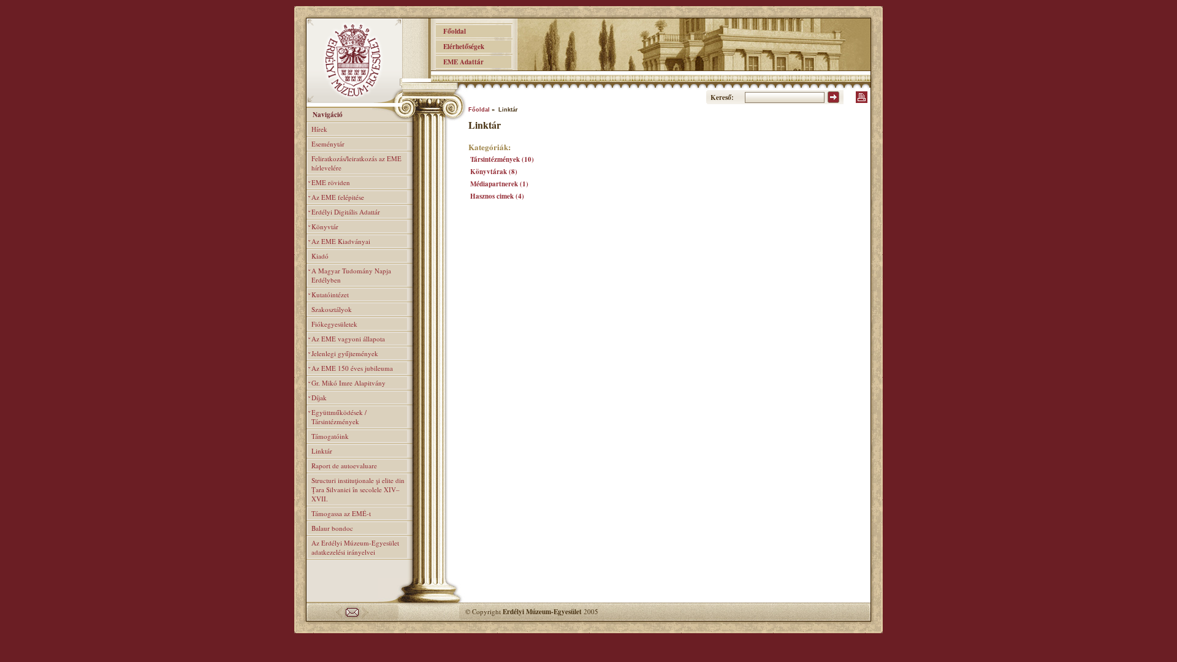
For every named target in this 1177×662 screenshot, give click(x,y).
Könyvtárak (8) (493, 172)
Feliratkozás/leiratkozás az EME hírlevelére (356, 163)
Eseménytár (328, 143)
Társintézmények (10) (502, 159)
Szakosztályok (331, 309)
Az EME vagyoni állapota (348, 338)
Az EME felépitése (337, 197)
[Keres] (833, 100)
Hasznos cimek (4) (497, 196)
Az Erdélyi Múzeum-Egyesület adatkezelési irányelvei (355, 547)
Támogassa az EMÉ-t (341, 513)
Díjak (319, 397)
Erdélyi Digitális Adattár (345, 211)
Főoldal (451, 31)
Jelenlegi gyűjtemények (344, 353)
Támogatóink (330, 436)
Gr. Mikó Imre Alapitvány (348, 382)
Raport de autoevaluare (344, 465)
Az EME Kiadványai (340, 241)
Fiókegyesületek (334, 324)
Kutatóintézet (330, 294)
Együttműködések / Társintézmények (339, 417)
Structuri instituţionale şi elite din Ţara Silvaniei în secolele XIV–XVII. (358, 489)
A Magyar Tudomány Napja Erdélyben (351, 275)
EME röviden (330, 182)
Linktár (321, 450)
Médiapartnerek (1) (499, 184)
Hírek (319, 129)
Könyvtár (324, 226)
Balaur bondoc (332, 528)
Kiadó (320, 256)
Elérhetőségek (460, 46)
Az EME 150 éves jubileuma (352, 368)
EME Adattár (460, 62)
